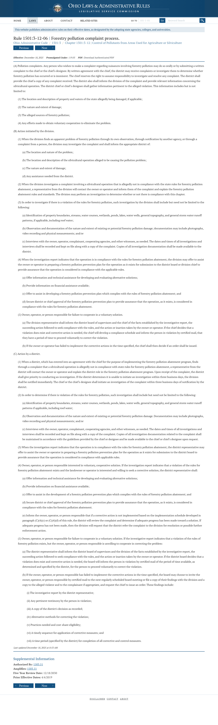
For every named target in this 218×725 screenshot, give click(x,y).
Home (17, 20)
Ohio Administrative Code (30, 43)
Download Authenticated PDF (99, 57)
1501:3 (56, 43)
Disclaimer (97, 698)
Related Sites (88, 20)
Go (162, 20)
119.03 (71, 57)
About (48, 20)
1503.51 (38, 664)
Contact (67, 20)
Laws (32, 20)
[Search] (202, 20)
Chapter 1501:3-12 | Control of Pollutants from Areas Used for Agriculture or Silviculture (123, 43)
